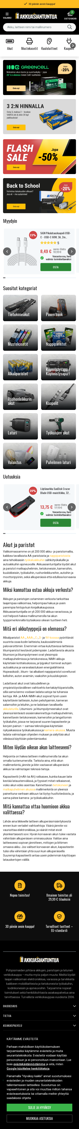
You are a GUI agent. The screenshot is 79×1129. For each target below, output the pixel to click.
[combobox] (39, 27)
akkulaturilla (10, 709)
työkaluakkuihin (35, 560)
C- (36, 637)
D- (40, 637)
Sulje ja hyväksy (39, 1107)
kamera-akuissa (54, 730)
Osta (56, 267)
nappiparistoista (60, 555)
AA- (23, 637)
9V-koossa (52, 637)
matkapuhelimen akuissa (19, 789)
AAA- (30, 637)
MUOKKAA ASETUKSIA (39, 1118)
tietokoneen (60, 785)
